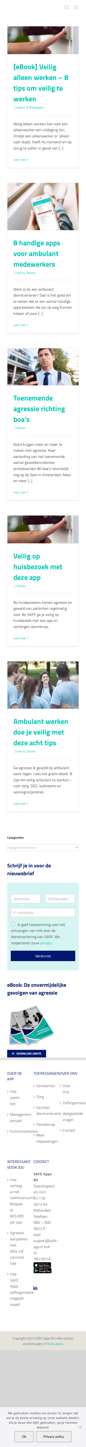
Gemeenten (43, 1086)
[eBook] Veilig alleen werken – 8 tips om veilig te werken (40, 82)
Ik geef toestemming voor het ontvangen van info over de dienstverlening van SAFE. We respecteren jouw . (38, 934)
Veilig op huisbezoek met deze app (37, 566)
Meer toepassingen (43, 1138)
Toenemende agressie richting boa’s (39, 408)
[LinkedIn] (35, 1288)
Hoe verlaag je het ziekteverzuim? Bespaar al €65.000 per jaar (17, 1201)
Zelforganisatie (69, 1103)
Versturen (43, 956)
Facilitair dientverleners (43, 1111)
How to (20, 272)
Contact (69, 1130)
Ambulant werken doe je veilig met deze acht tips (40, 732)
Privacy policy (54, 1343)
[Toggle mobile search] (66, 7)
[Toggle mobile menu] (76, 7)
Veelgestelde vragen (69, 1116)
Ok (24, 1436)
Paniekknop (43, 1124)
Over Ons (66, 1089)
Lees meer (19, 159)
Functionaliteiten (17, 1131)
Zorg (40, 1096)
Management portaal (17, 1117)
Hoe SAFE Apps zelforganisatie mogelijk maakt (17, 1289)
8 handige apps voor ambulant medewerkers (36, 253)
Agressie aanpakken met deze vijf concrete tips (17, 1248)
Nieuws (31, 272)
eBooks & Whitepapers (30, 107)
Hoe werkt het (15, 1097)
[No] (80, 1427)
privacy (46, 943)
